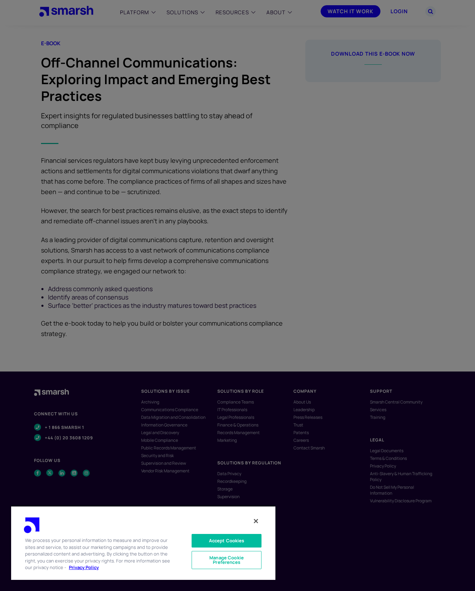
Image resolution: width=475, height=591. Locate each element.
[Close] (256, 521)
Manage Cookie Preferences (226, 559)
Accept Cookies (226, 540)
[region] (143, 543)
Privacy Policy (84, 567)
